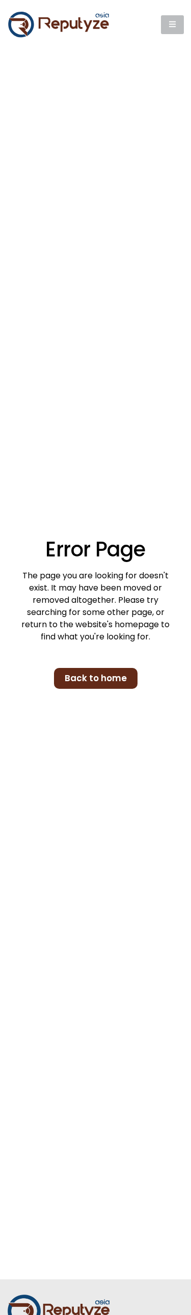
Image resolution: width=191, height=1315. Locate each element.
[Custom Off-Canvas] (172, 24)
